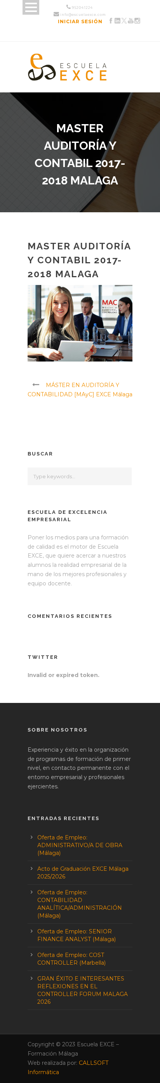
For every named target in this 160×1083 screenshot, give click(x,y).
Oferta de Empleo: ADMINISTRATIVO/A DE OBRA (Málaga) (79, 845)
